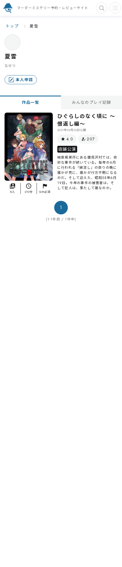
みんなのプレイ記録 (91, 102)
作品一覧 (30, 102)
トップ (12, 26)
